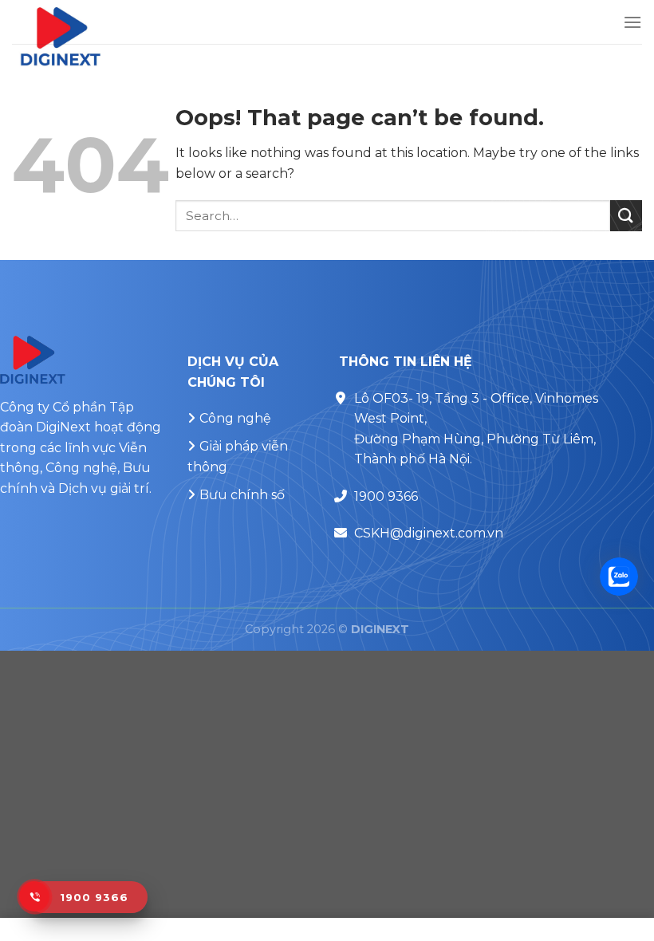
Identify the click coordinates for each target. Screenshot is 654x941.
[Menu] (632, 21)
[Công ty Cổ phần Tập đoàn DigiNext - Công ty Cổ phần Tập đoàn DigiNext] (132, 36)
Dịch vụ (81, 488)
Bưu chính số (242, 494)
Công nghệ (235, 418)
